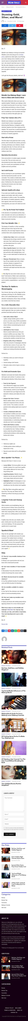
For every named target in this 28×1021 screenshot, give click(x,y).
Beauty (3, 897)
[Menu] (3, 2)
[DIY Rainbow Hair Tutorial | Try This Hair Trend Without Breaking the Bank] (14, 748)
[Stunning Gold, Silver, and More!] (14, 37)
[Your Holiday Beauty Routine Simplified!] (14, 772)
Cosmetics (4, 902)
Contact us (14, 1012)
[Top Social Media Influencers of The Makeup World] (14, 680)
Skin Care (4, 907)
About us (19, 1010)
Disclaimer (18, 1008)
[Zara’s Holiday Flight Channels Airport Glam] (6, 859)
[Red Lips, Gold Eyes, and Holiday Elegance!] (14, 657)
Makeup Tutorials (6, 11)
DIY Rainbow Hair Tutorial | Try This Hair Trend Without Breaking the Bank (13, 761)
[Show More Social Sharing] (24, 25)
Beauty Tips (4, 900)
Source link (5, 624)
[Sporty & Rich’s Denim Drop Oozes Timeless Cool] (6, 867)
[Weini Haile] (14, 2)
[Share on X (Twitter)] (12, 25)
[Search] (25, 2)
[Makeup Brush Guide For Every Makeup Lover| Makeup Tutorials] (14, 702)
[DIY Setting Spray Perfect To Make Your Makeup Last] (14, 725)
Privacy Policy (9, 1008)
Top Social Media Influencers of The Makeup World (19, 875)
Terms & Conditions (9, 1010)
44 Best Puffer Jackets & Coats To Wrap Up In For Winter (18, 884)
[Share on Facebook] (5, 25)
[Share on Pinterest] (19, 25)
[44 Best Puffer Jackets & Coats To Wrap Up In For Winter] (6, 885)
